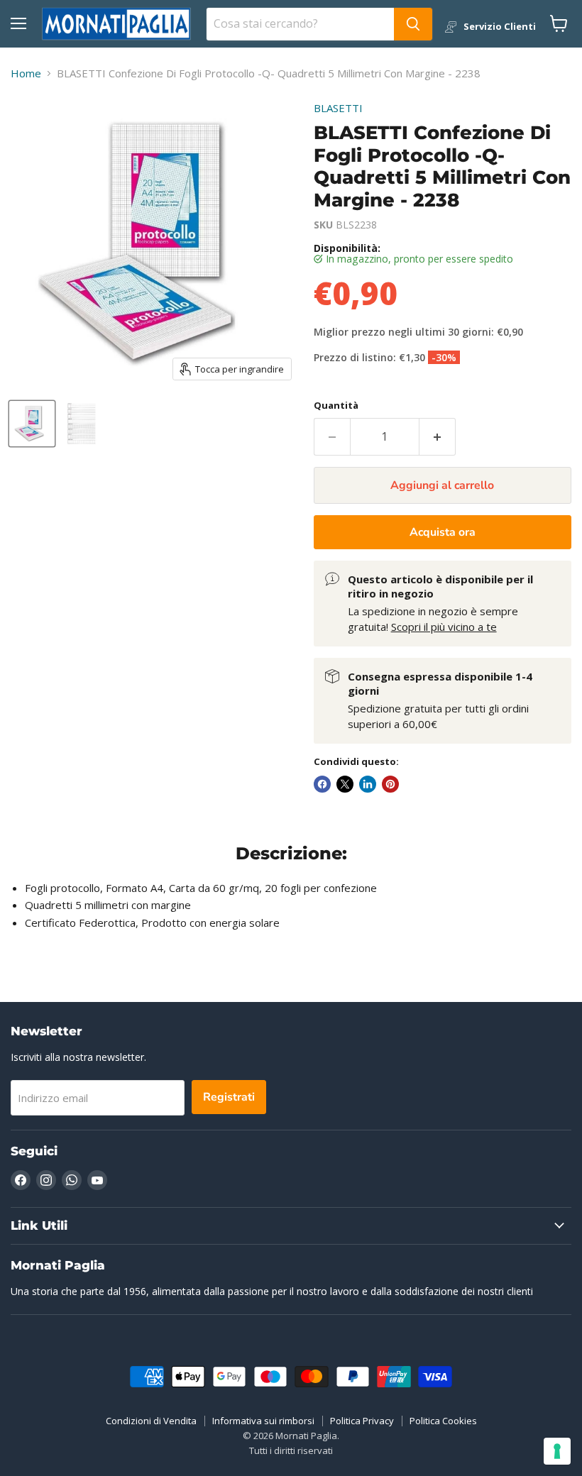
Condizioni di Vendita (151, 1420)
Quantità (336, 405)
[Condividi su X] (344, 784)
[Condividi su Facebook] (322, 784)
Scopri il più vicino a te (444, 626)
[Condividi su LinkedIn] (367, 784)
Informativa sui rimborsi (263, 1420)
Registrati (229, 1097)
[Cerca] (413, 24)
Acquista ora (443, 532)
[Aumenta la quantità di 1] (437, 436)
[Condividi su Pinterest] (390, 784)
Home (26, 73)
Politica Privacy (362, 1420)
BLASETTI (338, 108)
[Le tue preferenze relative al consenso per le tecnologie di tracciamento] (557, 1451)
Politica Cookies (443, 1420)
